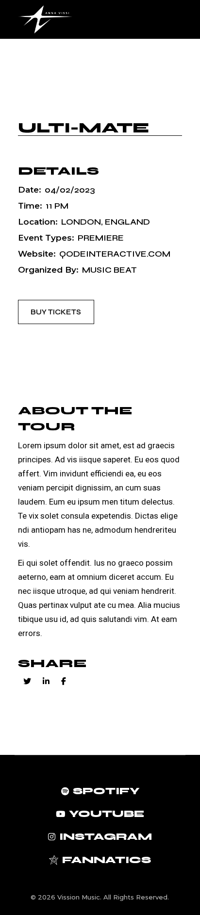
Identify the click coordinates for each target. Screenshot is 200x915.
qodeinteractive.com (114, 254)
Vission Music (78, 897)
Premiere (101, 238)
